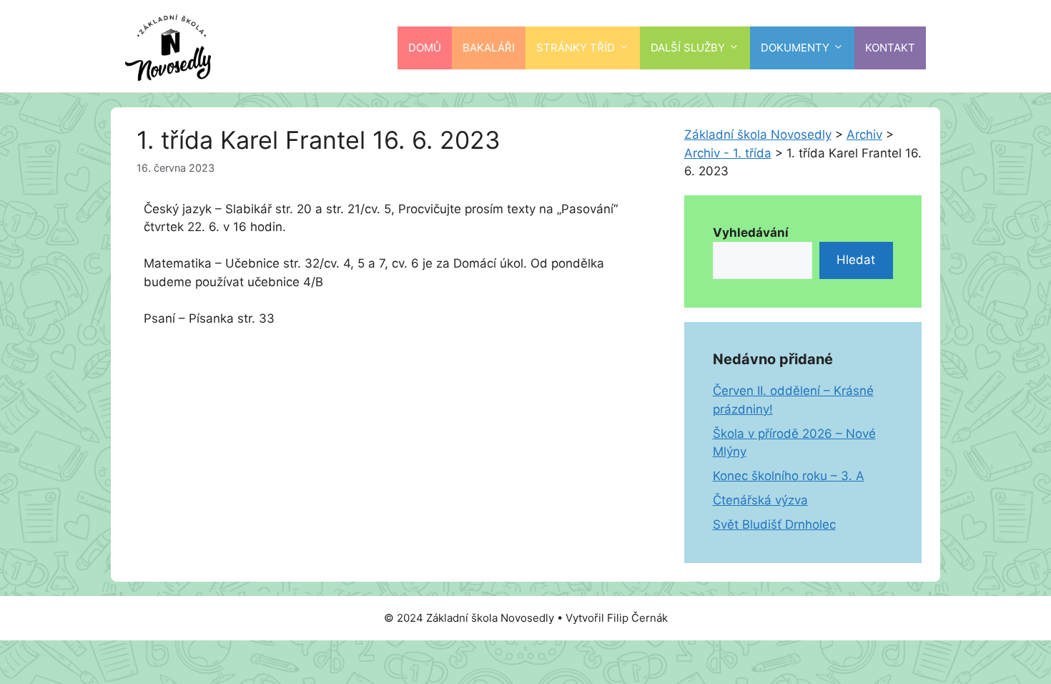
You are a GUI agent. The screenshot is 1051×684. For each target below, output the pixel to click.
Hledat (856, 260)
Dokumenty (795, 47)
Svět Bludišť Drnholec (774, 524)
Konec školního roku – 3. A (788, 476)
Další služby (688, 47)
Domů (424, 47)
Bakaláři (489, 47)
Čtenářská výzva (760, 500)
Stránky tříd (575, 47)
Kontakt (890, 47)
